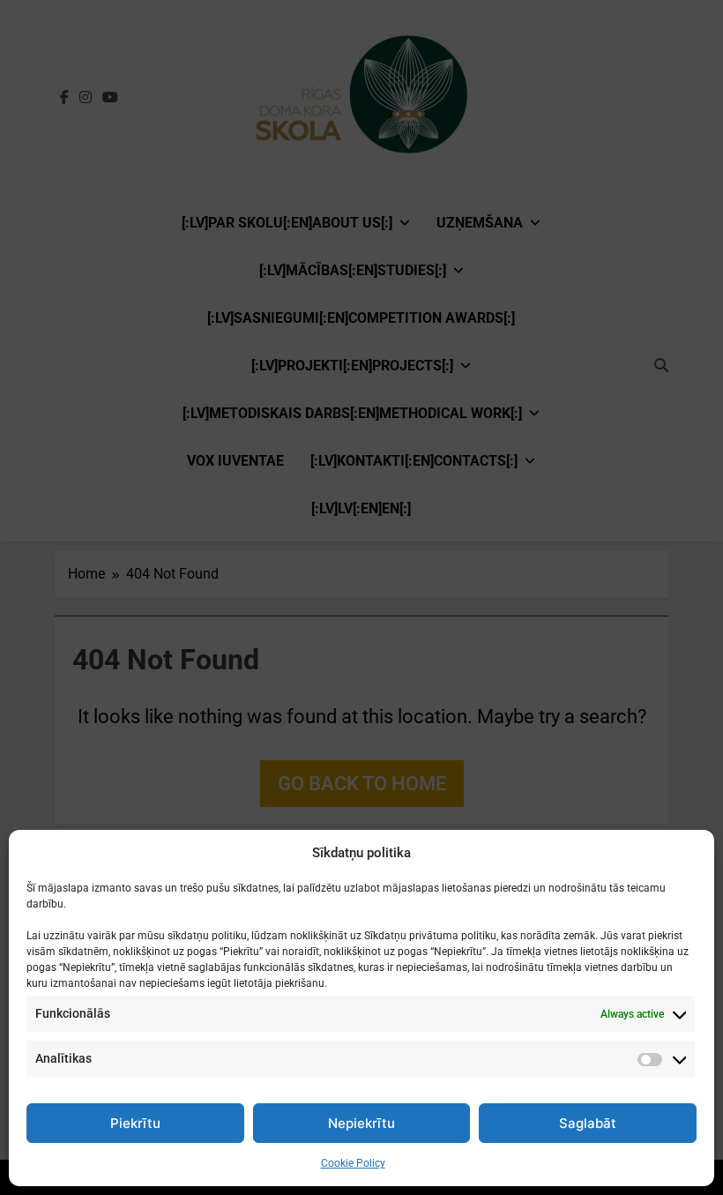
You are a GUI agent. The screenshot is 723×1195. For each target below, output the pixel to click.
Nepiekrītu (361, 1123)
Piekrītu (135, 1123)
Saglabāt (587, 1123)
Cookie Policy (353, 1163)
